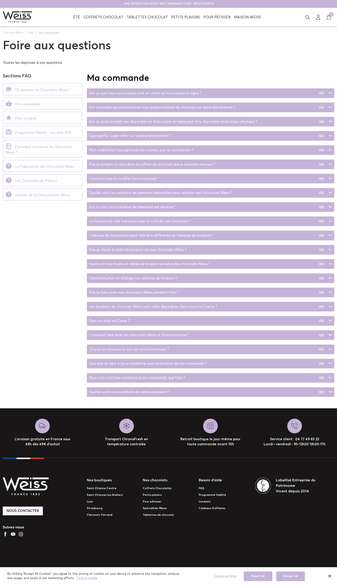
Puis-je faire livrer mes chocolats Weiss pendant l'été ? (206, 292)
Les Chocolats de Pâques (34, 181)
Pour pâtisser (152, 501)
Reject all (258, 576)
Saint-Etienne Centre (101, 488)
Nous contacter (23, 511)
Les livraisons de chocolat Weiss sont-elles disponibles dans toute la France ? (206, 306)
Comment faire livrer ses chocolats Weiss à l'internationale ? (206, 335)
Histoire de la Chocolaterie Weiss (41, 195)
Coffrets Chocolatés (157, 488)
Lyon (90, 501)
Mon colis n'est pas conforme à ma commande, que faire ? (206, 378)
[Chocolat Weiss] (17, 16)
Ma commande (26, 104)
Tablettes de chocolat (158, 515)
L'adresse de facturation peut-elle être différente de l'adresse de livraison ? (206, 235)
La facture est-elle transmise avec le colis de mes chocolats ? (206, 221)
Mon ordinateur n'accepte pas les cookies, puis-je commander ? (206, 150)
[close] (330, 576)
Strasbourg (94, 508)
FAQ (31, 33)
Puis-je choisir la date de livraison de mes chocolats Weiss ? (206, 249)
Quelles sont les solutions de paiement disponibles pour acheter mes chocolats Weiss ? (206, 193)
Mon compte (24, 118)
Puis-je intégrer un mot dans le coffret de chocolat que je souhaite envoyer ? (206, 164)
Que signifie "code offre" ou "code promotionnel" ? (206, 136)
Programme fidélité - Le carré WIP (42, 133)
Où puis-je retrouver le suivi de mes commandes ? (206, 349)
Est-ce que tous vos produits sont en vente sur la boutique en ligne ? (206, 93)
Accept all (290, 576)
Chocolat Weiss (13, 32)
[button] (307, 17)
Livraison (205, 501)
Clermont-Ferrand (99, 515)
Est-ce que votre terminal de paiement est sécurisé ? (206, 207)
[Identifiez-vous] (318, 17)
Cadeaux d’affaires (212, 508)
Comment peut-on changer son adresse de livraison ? (206, 278)
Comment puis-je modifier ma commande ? (206, 178)
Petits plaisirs (152, 495)
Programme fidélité (212, 495)
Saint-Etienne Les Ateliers (105, 495)
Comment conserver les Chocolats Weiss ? (38, 149)
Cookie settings (225, 576)
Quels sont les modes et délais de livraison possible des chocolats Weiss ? (206, 264)
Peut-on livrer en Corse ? (206, 321)
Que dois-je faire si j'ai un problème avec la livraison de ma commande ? (206, 363)
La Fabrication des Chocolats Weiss (43, 166)
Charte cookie (87, 578)
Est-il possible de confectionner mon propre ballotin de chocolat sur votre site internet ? (206, 107)
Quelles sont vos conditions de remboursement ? (206, 392)
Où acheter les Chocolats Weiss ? (41, 90)
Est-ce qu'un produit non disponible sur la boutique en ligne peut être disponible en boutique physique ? (206, 121)
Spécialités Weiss (155, 508)
